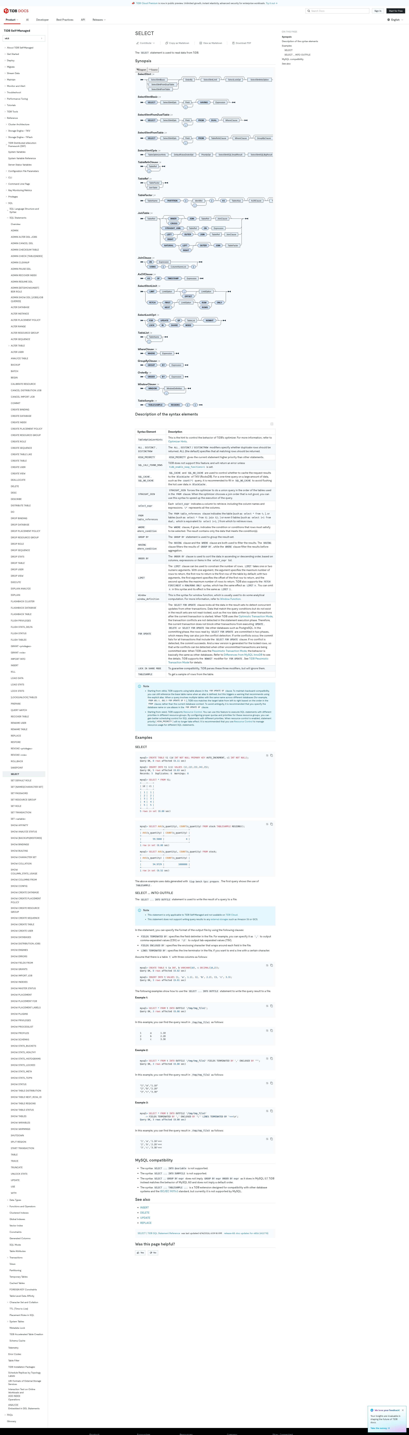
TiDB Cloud (232, 915)
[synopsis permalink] (154, 61)
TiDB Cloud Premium (147, 3)
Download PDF (243, 43)
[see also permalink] (153, 1199)
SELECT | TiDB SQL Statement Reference (159, 1233)
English (395, 19)
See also (286, 63)
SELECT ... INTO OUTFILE (297, 54)
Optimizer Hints (177, 441)
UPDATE (145, 1217)
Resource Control (192, 712)
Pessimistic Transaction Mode (229, 650)
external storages (219, 919)
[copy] (271, 755)
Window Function (230, 598)
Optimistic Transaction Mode (255, 616)
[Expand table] (271, 423)
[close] (403, 1410)
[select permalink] (156, 33)
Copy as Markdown (179, 43)
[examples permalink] (155, 737)
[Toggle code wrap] (267, 755)
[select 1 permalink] (149, 747)
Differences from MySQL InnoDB (243, 654)
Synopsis (287, 36)
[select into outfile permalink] (175, 892)
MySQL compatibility (292, 59)
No (154, 1252)
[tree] (24, 734)
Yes (142, 1252)
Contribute (145, 43)
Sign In (377, 11)
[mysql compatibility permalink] (175, 1160)
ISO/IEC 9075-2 (169, 1191)
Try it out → (271, 3)
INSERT (144, 1207)
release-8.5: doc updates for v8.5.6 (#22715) (246, 1233)
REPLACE (145, 1222)
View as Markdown (212, 43)
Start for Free (396, 11)
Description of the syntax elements (300, 41)
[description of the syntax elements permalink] (200, 414)
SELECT (289, 50)
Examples (287, 45)
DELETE (144, 1212)
